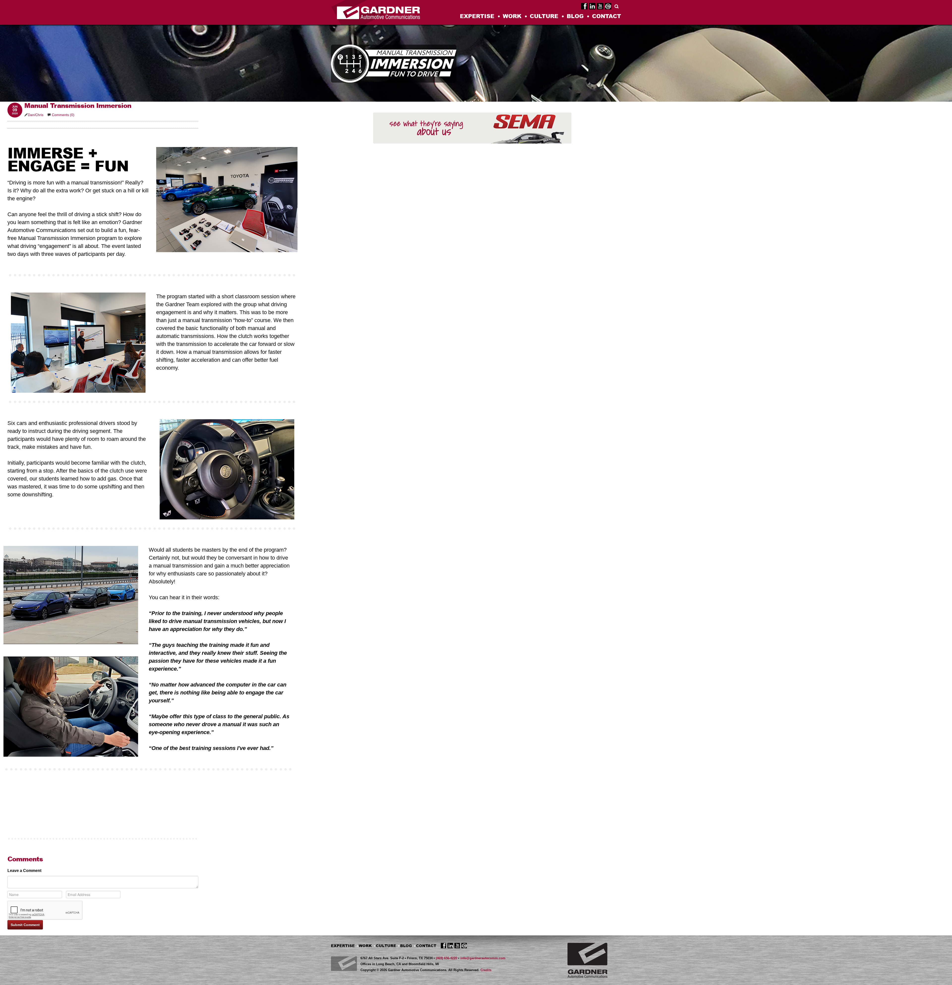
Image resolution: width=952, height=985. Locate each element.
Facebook (584, 5)
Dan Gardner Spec (608, 5)
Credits (485, 970)
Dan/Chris (35, 115)
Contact (606, 16)
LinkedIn (592, 5)
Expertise (477, 16)
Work (512, 16)
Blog (575, 16)
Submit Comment (25, 925)
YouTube (600, 5)
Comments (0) (62, 115)
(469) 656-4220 (446, 958)
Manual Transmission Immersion (77, 105)
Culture (544, 16)
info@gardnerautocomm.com (483, 958)
